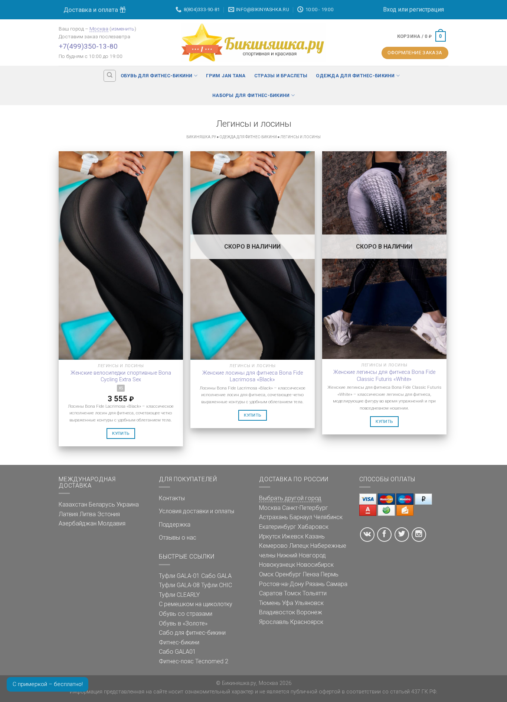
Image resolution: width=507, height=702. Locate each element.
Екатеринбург (277, 526)
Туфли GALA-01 (179, 575)
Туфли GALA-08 (179, 585)
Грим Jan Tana (225, 75)
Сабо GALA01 (177, 651)
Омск (266, 574)
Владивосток (277, 612)
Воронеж (309, 612)
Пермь (329, 574)
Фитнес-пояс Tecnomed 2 (193, 661)
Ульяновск (309, 602)
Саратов (270, 593)
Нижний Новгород (301, 555)
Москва (98, 29)
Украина (128, 504)
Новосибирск (315, 564)
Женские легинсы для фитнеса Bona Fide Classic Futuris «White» (384, 375)
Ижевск (293, 536)
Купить (120, 433)
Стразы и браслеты (280, 75)
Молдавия (111, 523)
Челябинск (328, 517)
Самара (336, 584)
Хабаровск (313, 526)
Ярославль (274, 621)
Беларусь (102, 504)
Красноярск (306, 621)
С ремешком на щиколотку (195, 604)
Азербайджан (78, 523)
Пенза (311, 574)
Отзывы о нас (177, 537)
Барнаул (301, 517)
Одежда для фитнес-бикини (355, 75)
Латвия (68, 514)
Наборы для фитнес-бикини (251, 95)
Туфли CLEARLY (179, 594)
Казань (315, 536)
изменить (122, 29)
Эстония (108, 514)
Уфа (287, 602)
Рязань (315, 584)
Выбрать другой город (290, 498)
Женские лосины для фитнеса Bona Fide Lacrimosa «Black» (252, 376)
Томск (292, 593)
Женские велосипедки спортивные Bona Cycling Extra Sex (121, 376)
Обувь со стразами (185, 613)
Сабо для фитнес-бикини (192, 632)
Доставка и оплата (91, 9)
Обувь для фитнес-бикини (157, 75)
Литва (87, 514)
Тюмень (270, 602)
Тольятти (314, 593)
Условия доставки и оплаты (196, 511)
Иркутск (270, 536)
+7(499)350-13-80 (88, 46)
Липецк (299, 545)
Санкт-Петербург (305, 507)
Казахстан (73, 504)
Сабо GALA (216, 575)
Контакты (172, 498)
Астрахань (273, 517)
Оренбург (288, 574)
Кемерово (273, 545)
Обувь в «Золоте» (183, 623)
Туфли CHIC (216, 585)
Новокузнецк (277, 564)
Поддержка (174, 524)
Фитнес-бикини (179, 642)
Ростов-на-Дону (281, 584)
